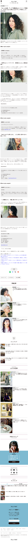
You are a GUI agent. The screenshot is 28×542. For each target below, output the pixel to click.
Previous (0, 76)
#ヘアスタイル (11, 277)
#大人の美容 (18, 277)
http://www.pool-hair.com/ (12, 178)
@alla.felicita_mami (7, 129)
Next (27, 76)
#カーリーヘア (3, 277)
